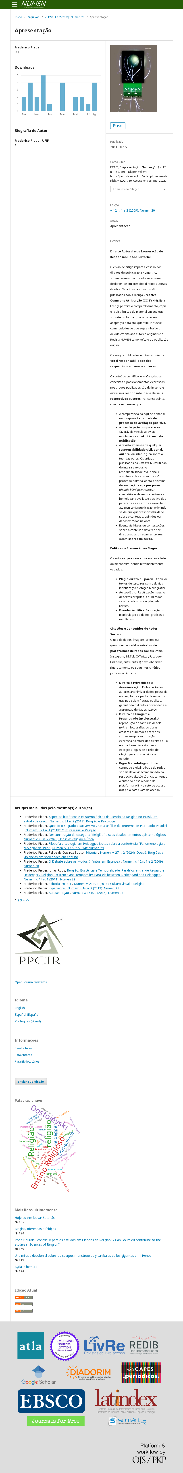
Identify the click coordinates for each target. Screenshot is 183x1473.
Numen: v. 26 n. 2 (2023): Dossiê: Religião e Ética (59, 839)
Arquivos (33, 17)
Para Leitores (23, 1048)
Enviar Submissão (31, 1082)
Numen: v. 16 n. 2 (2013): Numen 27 (93, 888)
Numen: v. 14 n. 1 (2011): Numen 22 (49, 879)
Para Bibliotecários (27, 1061)
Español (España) (27, 1014)
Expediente (57, 888)
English (20, 1008)
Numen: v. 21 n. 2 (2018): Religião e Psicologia (83, 821)
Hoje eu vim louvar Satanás (35, 1217)
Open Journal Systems (31, 982)
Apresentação (59, 892)
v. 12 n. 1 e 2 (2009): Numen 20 (64, 17)
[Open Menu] (14, 4)
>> (27, 900)
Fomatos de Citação (126, 189)
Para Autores (23, 1055)
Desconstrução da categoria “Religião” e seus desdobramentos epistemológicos (108, 834)
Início (18, 17)
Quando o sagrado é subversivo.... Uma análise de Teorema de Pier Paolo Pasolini (108, 826)
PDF (119, 126)
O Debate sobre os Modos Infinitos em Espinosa (85, 861)
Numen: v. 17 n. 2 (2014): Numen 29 (78, 848)
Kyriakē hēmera (26, 1267)
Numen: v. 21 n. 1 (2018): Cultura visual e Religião (60, 830)
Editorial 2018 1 (60, 884)
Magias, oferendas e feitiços (35, 1229)
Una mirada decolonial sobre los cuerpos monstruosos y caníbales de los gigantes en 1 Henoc (83, 1255)
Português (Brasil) (28, 1021)
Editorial (91, 852)
